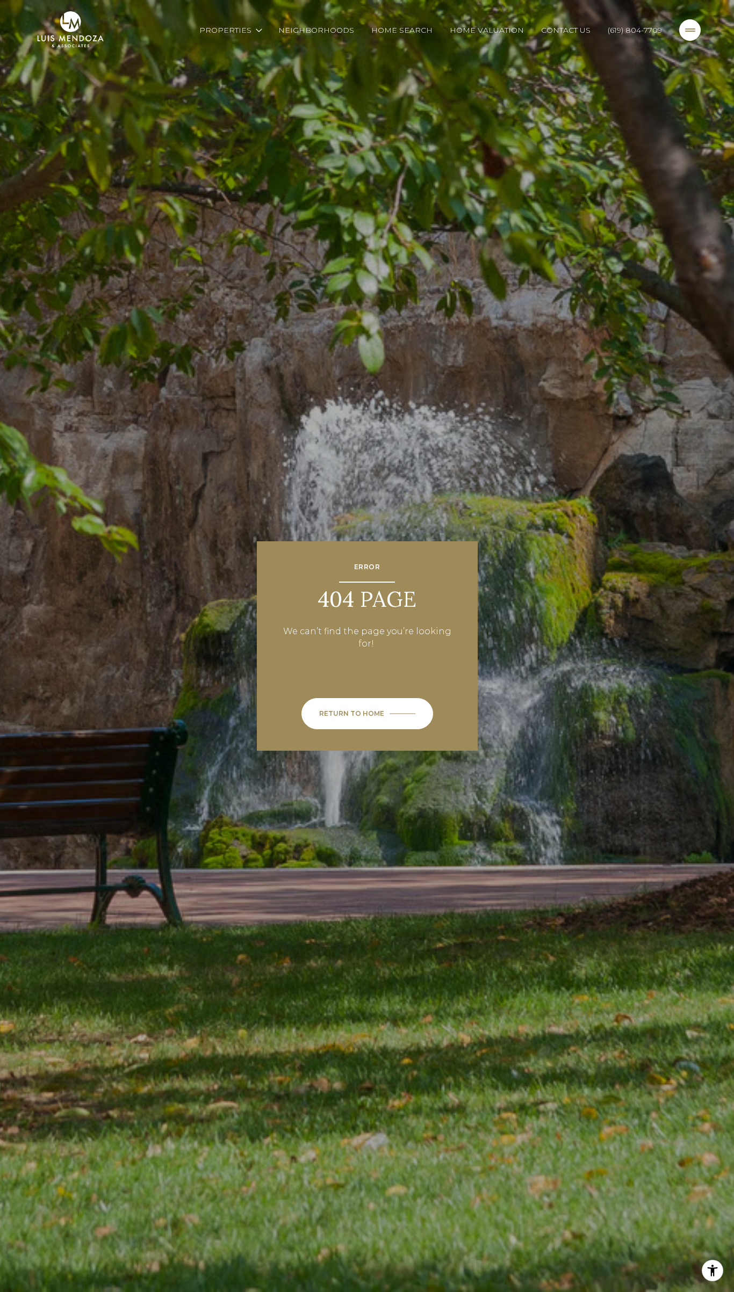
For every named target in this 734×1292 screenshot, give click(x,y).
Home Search (402, 30)
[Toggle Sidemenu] (690, 30)
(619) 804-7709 (635, 30)
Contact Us (566, 30)
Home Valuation (487, 30)
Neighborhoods (316, 30)
